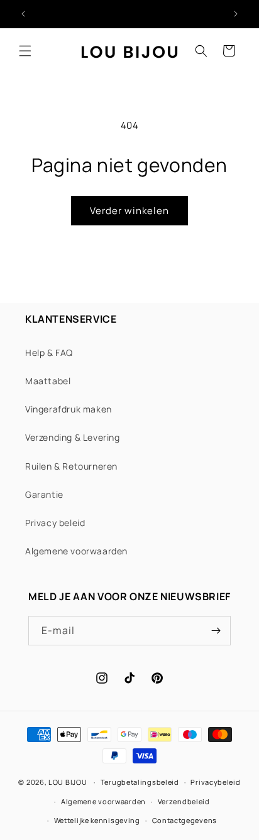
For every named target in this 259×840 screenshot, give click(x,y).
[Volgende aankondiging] (236, 14)
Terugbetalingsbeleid (140, 782)
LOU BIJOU (67, 782)
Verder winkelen (129, 210)
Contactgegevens (185, 820)
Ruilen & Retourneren (71, 466)
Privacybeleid (215, 782)
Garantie (44, 494)
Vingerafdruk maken (68, 409)
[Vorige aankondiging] (23, 14)
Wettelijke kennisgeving (97, 820)
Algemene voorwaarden (76, 551)
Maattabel (47, 381)
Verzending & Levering (72, 437)
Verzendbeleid (184, 801)
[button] (25, 51)
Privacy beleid (55, 523)
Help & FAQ (49, 352)
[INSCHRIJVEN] (216, 630)
